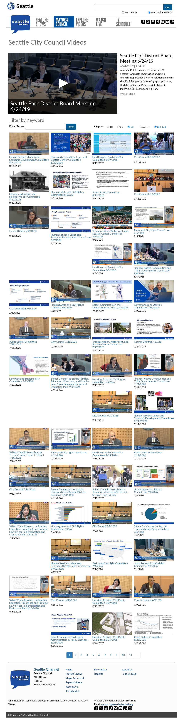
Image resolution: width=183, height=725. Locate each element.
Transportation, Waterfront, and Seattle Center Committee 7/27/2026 (110, 344)
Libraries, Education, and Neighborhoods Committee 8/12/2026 (24, 197)
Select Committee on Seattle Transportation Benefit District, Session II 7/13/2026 (110, 492)
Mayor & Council (62, 22)
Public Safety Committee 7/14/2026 (148, 454)
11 (130, 655)
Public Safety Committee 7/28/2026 (23, 343)
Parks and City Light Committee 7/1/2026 (110, 564)
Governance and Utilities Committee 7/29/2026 (148, 306)
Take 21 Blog (129, 673)
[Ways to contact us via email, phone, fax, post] (130, 707)
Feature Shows (42, 22)
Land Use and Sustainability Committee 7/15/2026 (107, 454)
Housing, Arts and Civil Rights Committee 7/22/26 (108, 380)
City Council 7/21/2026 (105, 415)
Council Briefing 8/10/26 (22, 231)
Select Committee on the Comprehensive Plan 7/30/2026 (110, 306)
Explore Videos (82, 22)
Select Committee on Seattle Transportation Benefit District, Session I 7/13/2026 (68, 492)
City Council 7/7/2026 (104, 526)
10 (111, 126)
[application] (62, 83)
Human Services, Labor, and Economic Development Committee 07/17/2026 (154, 418)
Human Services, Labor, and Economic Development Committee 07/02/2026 (71, 566)
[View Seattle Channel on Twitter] (101, 707)
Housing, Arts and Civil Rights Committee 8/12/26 (67, 193)
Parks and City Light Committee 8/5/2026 (152, 231)
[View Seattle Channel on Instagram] (106, 707)
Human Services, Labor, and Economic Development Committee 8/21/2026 (29, 160)
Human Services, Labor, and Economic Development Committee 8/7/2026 (71, 237)
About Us (127, 669)
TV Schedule (123, 22)
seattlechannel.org (161, 12)
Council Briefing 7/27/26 (147, 341)
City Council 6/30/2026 (64, 600)
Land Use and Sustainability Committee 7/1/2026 (149, 564)
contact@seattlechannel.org (117, 704)
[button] (63, 83)
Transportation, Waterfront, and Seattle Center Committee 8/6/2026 (110, 234)
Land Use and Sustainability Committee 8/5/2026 (107, 268)
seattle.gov (131, 12)
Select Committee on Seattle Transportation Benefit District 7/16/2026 (26, 455)
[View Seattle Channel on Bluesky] (115, 707)
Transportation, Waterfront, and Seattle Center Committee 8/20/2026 (69, 160)
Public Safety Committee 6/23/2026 (148, 638)
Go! (167, 7)
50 (131, 126)
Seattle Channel (46, 669)
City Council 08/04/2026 (23, 308)
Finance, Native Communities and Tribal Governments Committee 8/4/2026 (152, 270)
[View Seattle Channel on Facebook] (96, 707)
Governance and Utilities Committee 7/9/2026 (148, 490)
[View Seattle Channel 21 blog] (125, 707)
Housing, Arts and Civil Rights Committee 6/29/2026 (108, 601)
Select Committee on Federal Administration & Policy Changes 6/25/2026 (69, 640)
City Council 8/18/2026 (147, 157)
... (137, 655)
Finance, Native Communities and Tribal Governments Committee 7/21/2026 (152, 381)
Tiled (162, 126)
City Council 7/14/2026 (22, 489)
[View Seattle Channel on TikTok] (111, 707)
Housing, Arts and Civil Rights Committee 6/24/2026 (108, 638)
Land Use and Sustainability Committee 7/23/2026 (24, 380)
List (147, 126)
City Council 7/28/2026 (64, 341)
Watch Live (101, 22)
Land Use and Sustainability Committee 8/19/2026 (107, 158)
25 (121, 126)
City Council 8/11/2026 (147, 194)
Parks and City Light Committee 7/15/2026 (68, 454)
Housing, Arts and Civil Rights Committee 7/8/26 (67, 527)
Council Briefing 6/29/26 (147, 600)
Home (69, 669)
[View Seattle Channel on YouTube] (120, 707)
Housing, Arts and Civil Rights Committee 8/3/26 (67, 306)
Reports (98, 673)
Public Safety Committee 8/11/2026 (106, 194)
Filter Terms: (17, 126)
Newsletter (100, 669)
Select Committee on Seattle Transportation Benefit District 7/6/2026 (151, 529)
